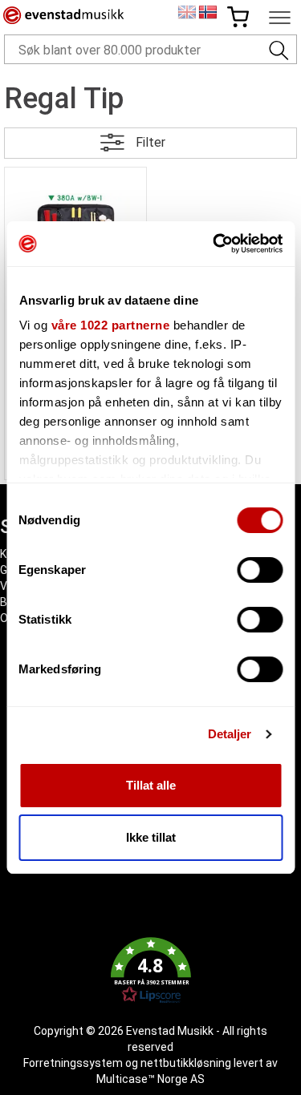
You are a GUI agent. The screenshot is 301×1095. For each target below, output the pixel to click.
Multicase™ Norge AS (150, 1079)
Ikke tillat (151, 837)
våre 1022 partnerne (110, 325)
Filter (150, 142)
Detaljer (230, 734)
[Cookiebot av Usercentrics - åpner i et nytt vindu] (214, 243)
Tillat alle (151, 785)
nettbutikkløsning (185, 1063)
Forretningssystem (73, 1063)
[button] (150, 971)
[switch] (260, 570)
